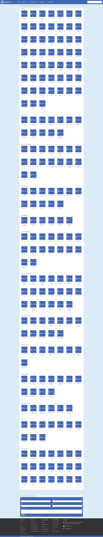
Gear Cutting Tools (42, 384)
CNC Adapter (42, 458)
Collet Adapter (69, 458)
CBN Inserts (33, 240)
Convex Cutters (42, 324)
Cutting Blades (51, 30)
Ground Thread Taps (60, 429)
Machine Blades (78, 56)
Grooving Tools (78, 153)
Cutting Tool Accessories (33, 384)
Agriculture (43, 522)
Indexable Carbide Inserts (24, 254)
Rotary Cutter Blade (42, 83)
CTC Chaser (24, 383)
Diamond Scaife (60, 295)
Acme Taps (24, 428)
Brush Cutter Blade (60, 19)
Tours (53, 529)
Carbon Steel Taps (33, 429)
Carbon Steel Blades (24, 31)
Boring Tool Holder (24, 458)
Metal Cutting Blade (42, 70)
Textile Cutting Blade (60, 95)
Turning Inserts (33, 266)
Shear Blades (69, 82)
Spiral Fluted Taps (78, 429)
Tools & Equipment (26, 5)
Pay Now (49, 2)
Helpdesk (42, 2)
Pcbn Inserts (60, 253)
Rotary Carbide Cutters (51, 167)
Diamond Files (42, 295)
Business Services (45, 531)
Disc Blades (69, 30)
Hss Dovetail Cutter (78, 325)
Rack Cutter (60, 354)
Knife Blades (60, 56)
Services (24, 2)
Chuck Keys (33, 195)
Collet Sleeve (69, 195)
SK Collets (60, 208)
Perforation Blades (60, 70)
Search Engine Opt (34, 526)
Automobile (43, 526)
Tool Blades (69, 95)
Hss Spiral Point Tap (69, 429)
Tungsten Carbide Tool (24, 179)
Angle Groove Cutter (24, 125)
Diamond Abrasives (51, 283)
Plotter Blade (24, 82)
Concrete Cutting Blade (42, 31)
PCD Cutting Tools (42, 309)
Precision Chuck (78, 470)
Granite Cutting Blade (42, 44)
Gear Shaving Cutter (51, 355)
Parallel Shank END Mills (42, 413)
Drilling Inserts (69, 240)
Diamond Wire (78, 295)
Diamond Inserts (60, 240)
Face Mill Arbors (33, 470)
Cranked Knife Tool (78, 125)
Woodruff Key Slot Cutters (60, 338)
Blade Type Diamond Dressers (24, 283)
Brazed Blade (51, 18)
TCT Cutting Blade (51, 95)
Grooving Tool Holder (51, 471)
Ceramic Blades (33, 30)
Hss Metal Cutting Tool (51, 384)
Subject (53, 503)
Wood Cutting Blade (69, 225)
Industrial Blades (42, 57)
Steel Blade (33, 95)
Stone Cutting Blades (60, 225)
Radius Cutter (33, 337)
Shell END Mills (33, 396)
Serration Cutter (69, 354)
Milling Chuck (60, 470)
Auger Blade (33, 18)
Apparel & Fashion (45, 524)
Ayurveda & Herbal (45, 529)
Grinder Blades (60, 43)
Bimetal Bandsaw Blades (42, 19)
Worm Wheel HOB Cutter (24, 367)
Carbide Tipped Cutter (69, 125)
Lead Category (33, 2)
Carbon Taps (42, 428)
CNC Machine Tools (60, 154)
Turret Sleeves (69, 483)
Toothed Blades (78, 95)
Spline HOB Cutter (78, 355)
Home (19, 2)
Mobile (22, 503)
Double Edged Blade (78, 31)
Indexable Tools (24, 166)
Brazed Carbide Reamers (33, 125)
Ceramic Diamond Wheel (33, 283)
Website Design (33, 522)
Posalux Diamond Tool (60, 309)
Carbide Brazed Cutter (51, 125)
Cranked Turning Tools (33, 137)
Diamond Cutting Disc (69, 283)
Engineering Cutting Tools (33, 413)
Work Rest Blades (42, 108)
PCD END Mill (51, 137)
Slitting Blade (78, 82)
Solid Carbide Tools (60, 167)
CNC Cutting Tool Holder (51, 458)
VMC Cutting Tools (69, 413)
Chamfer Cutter (24, 324)
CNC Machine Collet (42, 196)
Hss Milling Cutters (60, 384)
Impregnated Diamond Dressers (24, 309)
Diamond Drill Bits (24, 296)
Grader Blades (33, 43)
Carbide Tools (42, 153)
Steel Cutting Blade (42, 95)
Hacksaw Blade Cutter (78, 44)
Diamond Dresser (78, 283)
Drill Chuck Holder (78, 196)
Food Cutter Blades (24, 44)
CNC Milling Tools (24, 413)
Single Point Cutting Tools (42, 397)
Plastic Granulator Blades (78, 70)
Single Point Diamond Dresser (69, 309)
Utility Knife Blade (33, 108)
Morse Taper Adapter (69, 471)
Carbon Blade (78, 18)
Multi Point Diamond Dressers (33, 309)
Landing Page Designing (35, 531)
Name (22, 499)
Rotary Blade (33, 82)
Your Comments (24, 508)
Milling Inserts (51, 253)
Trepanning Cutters (51, 397)
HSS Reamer (69, 383)
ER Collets (24, 208)
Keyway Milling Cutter (24, 338)
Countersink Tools (60, 325)
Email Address (55, 499)
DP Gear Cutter (24, 354)
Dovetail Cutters (69, 324)
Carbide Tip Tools (60, 125)
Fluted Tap (51, 428)
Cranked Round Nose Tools (24, 137)
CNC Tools (69, 153)
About (21, 524)
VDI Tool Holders (78, 484)
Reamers (42, 166)
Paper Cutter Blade (51, 70)
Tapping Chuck (42, 483)
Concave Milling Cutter (33, 325)
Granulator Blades (51, 44)
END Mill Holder (24, 470)
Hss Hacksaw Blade (33, 57)
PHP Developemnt (34, 524)
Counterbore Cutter (51, 325)
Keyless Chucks (51, 208)
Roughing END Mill (51, 413)
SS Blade (24, 95)
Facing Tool (42, 137)
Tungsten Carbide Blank (69, 167)
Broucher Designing (34, 529)
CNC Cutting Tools (51, 154)
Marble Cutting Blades (33, 70)
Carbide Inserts (24, 240)
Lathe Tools (78, 383)
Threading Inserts (78, 254)
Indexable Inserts (33, 254)
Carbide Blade (69, 18)
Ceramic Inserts (42, 240)
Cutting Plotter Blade (60, 31)
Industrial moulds (55, 522)
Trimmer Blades (24, 107)
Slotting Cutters (42, 337)
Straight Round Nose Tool (60, 137)
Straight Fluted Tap (24, 442)
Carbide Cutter (24, 153)
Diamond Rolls (51, 295)
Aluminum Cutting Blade (24, 19)
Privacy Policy (22, 531)
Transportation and (55, 524)
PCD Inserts (69, 253)
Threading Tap (42, 441)
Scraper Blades (51, 82)
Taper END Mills (60, 412)
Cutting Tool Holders (78, 458)
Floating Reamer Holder (42, 471)
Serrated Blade (60, 82)
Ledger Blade (69, 56)
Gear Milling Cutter (42, 355)
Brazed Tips (42, 124)
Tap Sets (33, 441)
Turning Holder (60, 483)
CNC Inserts (51, 240)
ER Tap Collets (33, 208)
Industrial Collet (42, 208)
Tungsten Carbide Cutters (78, 167)
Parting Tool (33, 166)
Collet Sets (60, 195)
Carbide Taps (33, 153)
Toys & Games (54, 526)
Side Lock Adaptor (33, 484)
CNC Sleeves (60, 458)
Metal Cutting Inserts (42, 254)
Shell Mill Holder (24, 484)
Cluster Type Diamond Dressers (42, 283)
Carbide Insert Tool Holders (33, 458)
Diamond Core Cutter (60, 283)
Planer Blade (69, 69)
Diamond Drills (33, 295)
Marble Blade (24, 69)
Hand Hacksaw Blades (24, 57)
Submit (23, 514)
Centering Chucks (24, 196)
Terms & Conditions (23, 533)
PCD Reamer (51, 308)
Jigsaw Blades (51, 56)
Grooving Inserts (78, 240)
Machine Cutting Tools (24, 397)
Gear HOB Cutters (33, 355)
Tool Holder (51, 483)
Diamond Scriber (69, 295)
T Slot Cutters (51, 337)
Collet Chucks (51, 195)
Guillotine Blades (69, 44)
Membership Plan (23, 529)
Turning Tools (33, 179)
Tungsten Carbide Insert (24, 267)
